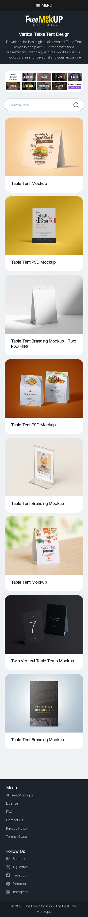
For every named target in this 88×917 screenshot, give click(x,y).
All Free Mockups (19, 795)
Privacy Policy (17, 828)
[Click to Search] (76, 105)
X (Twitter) (21, 867)
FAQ (9, 812)
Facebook (20, 875)
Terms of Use (16, 836)
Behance (20, 858)
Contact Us (14, 820)
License (12, 803)
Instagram (20, 892)
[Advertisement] (46, 760)
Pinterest (19, 883)
